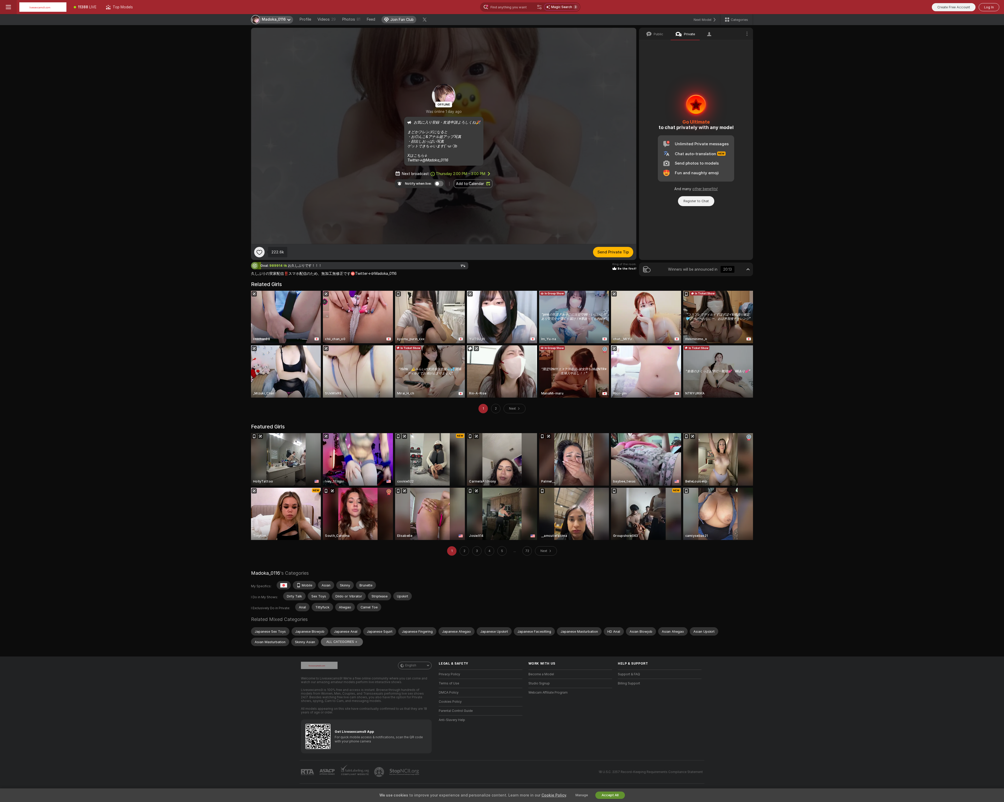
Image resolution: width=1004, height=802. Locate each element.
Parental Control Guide (456, 711)
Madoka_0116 (265, 573)
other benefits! (705, 189)
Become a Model (541, 674)
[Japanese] (284, 585)
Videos (326, 19)
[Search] (539, 7)
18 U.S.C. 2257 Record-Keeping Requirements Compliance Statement (650, 772)
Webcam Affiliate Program (548, 692)
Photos (351, 19)
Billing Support (629, 683)
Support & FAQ (629, 674)
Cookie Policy (553, 795)
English (410, 665)
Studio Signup (539, 683)
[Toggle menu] (8, 7)
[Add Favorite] (259, 252)
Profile (305, 19)
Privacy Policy (449, 674)
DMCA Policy (449, 692)
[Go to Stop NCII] (404, 772)
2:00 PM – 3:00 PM (460, 174)
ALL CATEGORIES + (341, 642)
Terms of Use (449, 683)
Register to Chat (696, 201)
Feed (371, 19)
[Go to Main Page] (43, 7)
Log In (989, 7)
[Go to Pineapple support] (379, 772)
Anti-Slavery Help (452, 720)
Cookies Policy (450, 702)
